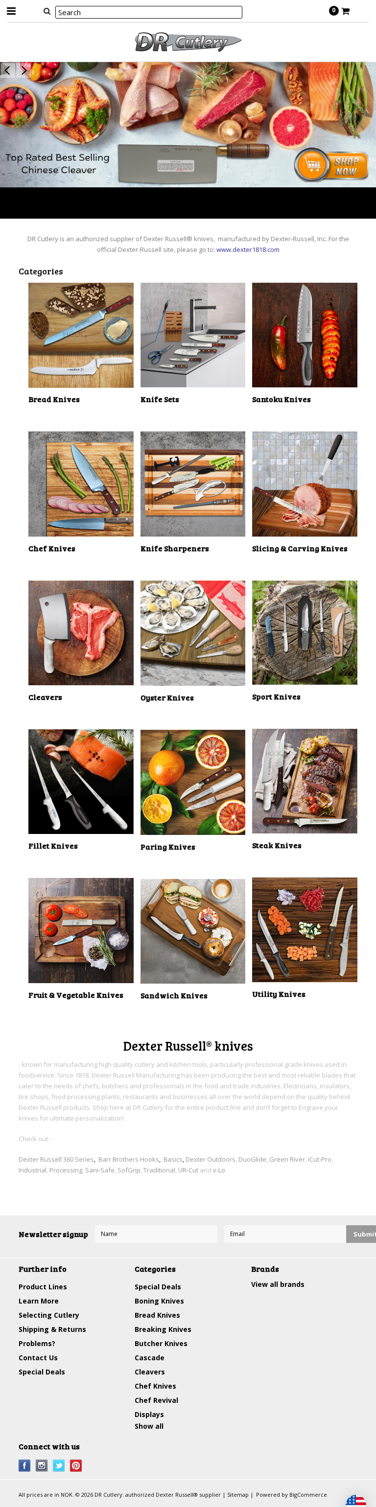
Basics (173, 1159)
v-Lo (219, 1170)
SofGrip (129, 1170)
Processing (65, 1170)
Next (23, 70)
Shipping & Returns (52, 1329)
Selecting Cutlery (49, 1315)
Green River (287, 1159)
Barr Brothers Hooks (128, 1159)
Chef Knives (155, 1386)
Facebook (25, 1466)
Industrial (33, 1170)
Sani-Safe (100, 1170)
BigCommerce (308, 1494)
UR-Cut (188, 1170)
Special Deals (42, 1371)
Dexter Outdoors (210, 1159)
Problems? (37, 1343)
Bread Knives (157, 1315)
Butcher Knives (161, 1343)
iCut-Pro (319, 1159)
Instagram (42, 1466)
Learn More (39, 1300)
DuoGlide (252, 1159)
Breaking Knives (163, 1329)
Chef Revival (156, 1400)
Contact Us (38, 1357)
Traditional (159, 1170)
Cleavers (150, 1371)
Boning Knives (159, 1300)
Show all (149, 1426)
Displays (149, 1414)
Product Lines (43, 1286)
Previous (7, 70)
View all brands (278, 1284)
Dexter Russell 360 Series (56, 1159)
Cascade (149, 1357)
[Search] (47, 10)
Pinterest (76, 1466)
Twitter (59, 1466)
